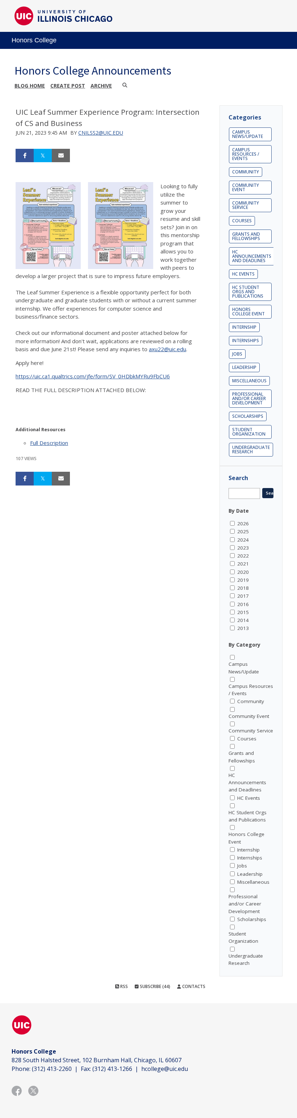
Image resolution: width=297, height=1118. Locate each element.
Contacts (193, 986)
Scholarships (247, 416)
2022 (243, 555)
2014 (243, 620)
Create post (67, 85)
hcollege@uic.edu (164, 1069)
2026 (243, 523)
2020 (243, 572)
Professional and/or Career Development (249, 398)
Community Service (245, 205)
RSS (123, 986)
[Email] (61, 156)
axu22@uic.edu (167, 349)
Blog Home (29, 85)
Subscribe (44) (154, 986)
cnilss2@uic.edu (100, 132)
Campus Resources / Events (245, 154)
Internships (245, 340)
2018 (243, 588)
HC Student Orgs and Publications (247, 291)
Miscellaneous (249, 381)
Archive (101, 85)
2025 (243, 531)
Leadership (244, 367)
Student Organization (248, 431)
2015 (243, 612)
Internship (244, 327)
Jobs (237, 354)
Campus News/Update (247, 134)
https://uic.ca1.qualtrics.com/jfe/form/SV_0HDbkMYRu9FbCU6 (93, 376)
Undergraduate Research (251, 449)
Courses (242, 221)
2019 (243, 580)
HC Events (243, 274)
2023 (243, 548)
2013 (243, 628)
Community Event (245, 187)
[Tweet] (43, 156)
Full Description (49, 442)
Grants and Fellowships (246, 236)
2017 (243, 596)
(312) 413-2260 (52, 1069)
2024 (243, 540)
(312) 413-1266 (112, 1069)
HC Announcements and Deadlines (251, 256)
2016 (243, 604)
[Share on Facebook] (25, 156)
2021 (243, 563)
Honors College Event (248, 311)
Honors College (34, 40)
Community (245, 172)
